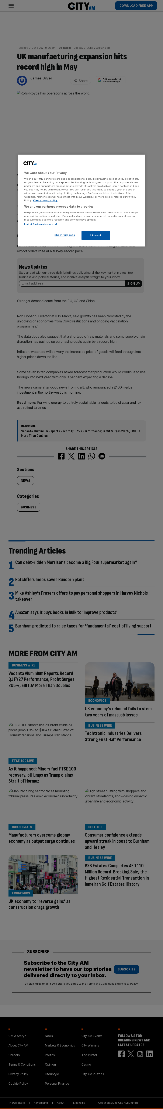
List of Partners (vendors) (40, 224)
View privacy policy (45, 200)
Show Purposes (65, 235)
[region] (81, 200)
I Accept (95, 235)
